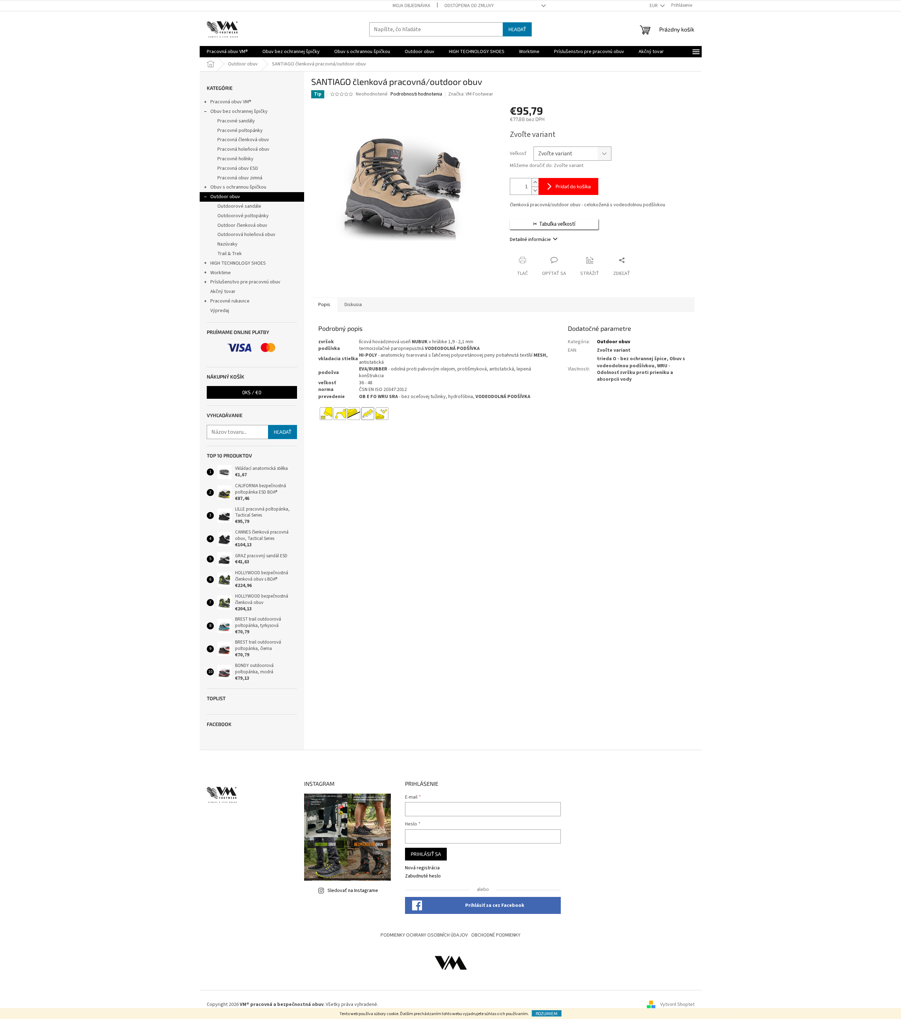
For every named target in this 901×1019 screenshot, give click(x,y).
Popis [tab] (324, 304)
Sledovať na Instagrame (352, 890)
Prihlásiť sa (426, 854)
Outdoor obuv (225, 196)
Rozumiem (547, 1013)
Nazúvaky (227, 244)
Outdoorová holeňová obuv (246, 234)
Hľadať (517, 29)
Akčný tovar (222, 291)
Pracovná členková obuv (243, 139)
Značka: (470, 94)
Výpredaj (219, 310)
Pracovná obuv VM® (230, 101)
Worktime (220, 272)
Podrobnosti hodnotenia (416, 94)
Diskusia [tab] (353, 304)
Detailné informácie (530, 239)
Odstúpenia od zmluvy (469, 5)
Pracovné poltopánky (240, 130)
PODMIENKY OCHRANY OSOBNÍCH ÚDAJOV (424, 935)
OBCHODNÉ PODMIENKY (495, 935)
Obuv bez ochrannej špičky (239, 111)
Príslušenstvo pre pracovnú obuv (245, 282)
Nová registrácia (422, 868)
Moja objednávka (411, 5)
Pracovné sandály (236, 121)
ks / (251, 392)
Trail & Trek (229, 253)
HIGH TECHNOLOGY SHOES (238, 263)
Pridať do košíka (573, 186)
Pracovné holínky (235, 158)
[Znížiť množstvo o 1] (534, 190)
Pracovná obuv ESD (237, 168)
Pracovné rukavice (230, 301)
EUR (654, 5)
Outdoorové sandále (239, 206)
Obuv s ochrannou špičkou (238, 187)
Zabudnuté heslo (423, 876)
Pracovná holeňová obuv (243, 149)
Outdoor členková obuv (242, 225)
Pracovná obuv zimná (239, 178)
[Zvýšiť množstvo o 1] (534, 182)
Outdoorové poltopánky (243, 215)
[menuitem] (227, 51)
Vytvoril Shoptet (677, 1004)
